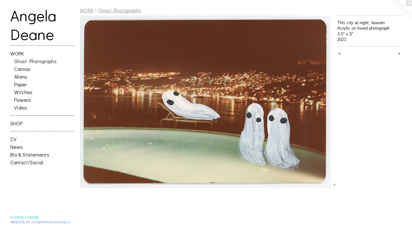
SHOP (16, 123)
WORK (17, 53)
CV (13, 139)
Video (20, 107)
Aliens (20, 76)
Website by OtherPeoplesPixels (40, 222)
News (16, 146)
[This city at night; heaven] (205, 101)
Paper (20, 84)
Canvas (22, 68)
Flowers (22, 99)
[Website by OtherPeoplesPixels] (399, 13)
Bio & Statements (29, 154)
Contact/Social (26, 162)
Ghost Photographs (35, 61)
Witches (23, 92)
